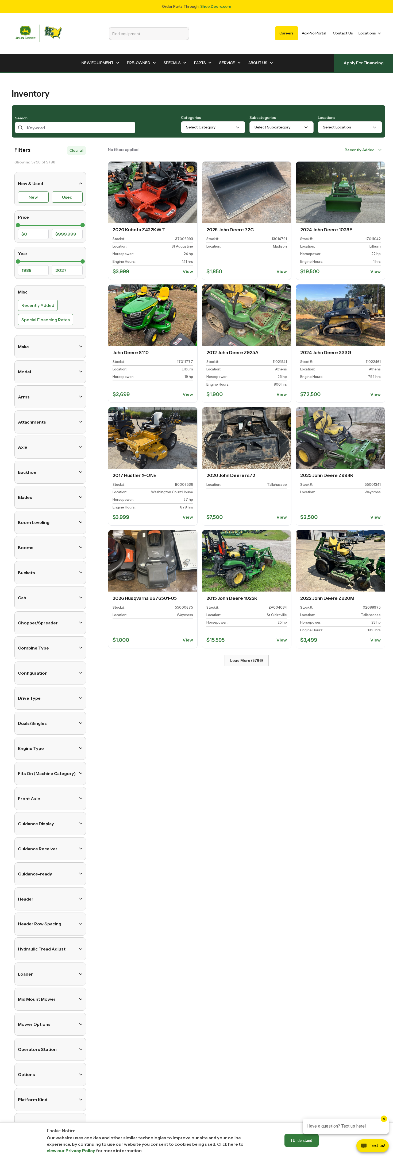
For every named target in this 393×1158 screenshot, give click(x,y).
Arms (24, 396)
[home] (38, 33)
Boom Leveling (33, 522)
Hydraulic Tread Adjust (42, 949)
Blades (25, 497)
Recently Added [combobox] (360, 149)
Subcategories (262, 117)
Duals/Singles (32, 723)
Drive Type (29, 698)
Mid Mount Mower (37, 999)
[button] (368, 33)
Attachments (32, 421)
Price (23, 217)
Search (21, 118)
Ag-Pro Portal (314, 33)
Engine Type (31, 748)
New (33, 197)
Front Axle (29, 798)
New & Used (30, 183)
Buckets (26, 572)
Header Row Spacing (39, 923)
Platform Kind (32, 1099)
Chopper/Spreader (38, 622)
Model (24, 371)
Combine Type (33, 647)
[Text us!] (372, 1147)
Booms (25, 547)
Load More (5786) (246, 660)
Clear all (76, 150)
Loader (25, 974)
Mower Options (34, 1024)
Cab (22, 597)
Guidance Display (36, 823)
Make (23, 346)
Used (67, 197)
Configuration (33, 672)
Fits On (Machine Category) (47, 773)
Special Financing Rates (45, 319)
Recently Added (37, 305)
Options (26, 1074)
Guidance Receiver (37, 848)
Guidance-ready (35, 873)
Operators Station (37, 1049)
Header (25, 898)
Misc (23, 291)
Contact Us (343, 33)
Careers (286, 33)
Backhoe (27, 472)
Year (23, 253)
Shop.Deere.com (215, 6)
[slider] (18, 225)
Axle (22, 446)
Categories (191, 117)
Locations (326, 117)
